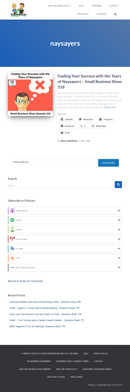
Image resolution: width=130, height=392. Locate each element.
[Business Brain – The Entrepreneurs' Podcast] (19, 10)
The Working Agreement (39, 361)
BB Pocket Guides (56, 377)
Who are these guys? (58, 5)
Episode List (83, 14)
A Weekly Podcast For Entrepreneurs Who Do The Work (50, 353)
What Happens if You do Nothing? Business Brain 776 (37, 326)
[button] (70, 5)
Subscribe (96, 5)
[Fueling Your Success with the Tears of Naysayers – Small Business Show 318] (30, 94)
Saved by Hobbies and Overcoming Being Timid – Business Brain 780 (45, 301)
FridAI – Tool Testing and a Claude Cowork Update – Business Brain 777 (47, 320)
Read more (110, 107)
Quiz (81, 5)
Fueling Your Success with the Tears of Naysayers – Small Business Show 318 (90, 81)
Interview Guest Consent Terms (72, 361)
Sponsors (101, 14)
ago (84, 140)
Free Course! (76, 377)
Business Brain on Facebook (25, 281)
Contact (113, 5)
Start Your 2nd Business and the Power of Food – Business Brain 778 (45, 314)
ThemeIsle (117, 384)
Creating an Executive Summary (35, 369)
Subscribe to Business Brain (97, 369)
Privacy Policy (101, 353)
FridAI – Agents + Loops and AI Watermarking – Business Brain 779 (44, 307)
